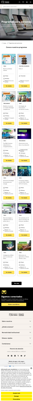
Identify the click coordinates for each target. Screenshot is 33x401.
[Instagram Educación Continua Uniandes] (11, 355)
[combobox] (16, 6)
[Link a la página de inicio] (5, 43)
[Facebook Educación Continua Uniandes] (8, 355)
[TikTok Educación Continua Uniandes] (24, 355)
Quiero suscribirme (13, 304)
